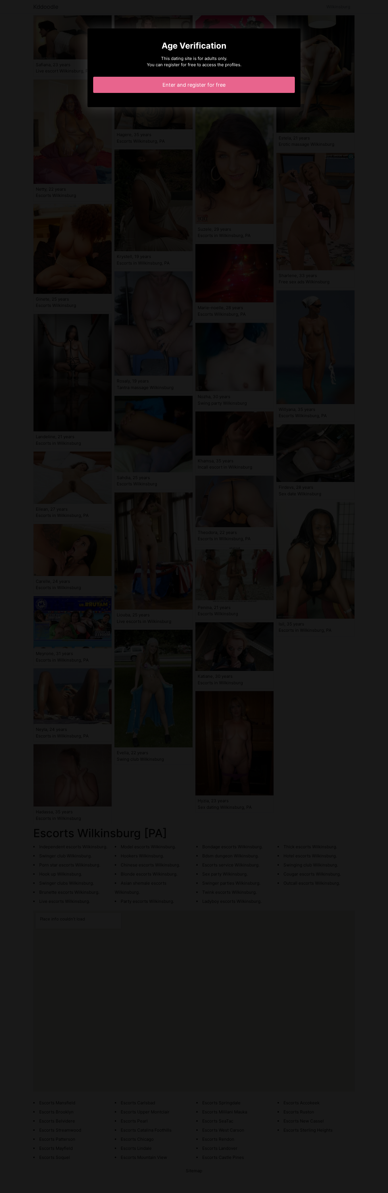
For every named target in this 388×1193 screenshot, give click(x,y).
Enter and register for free (194, 85)
